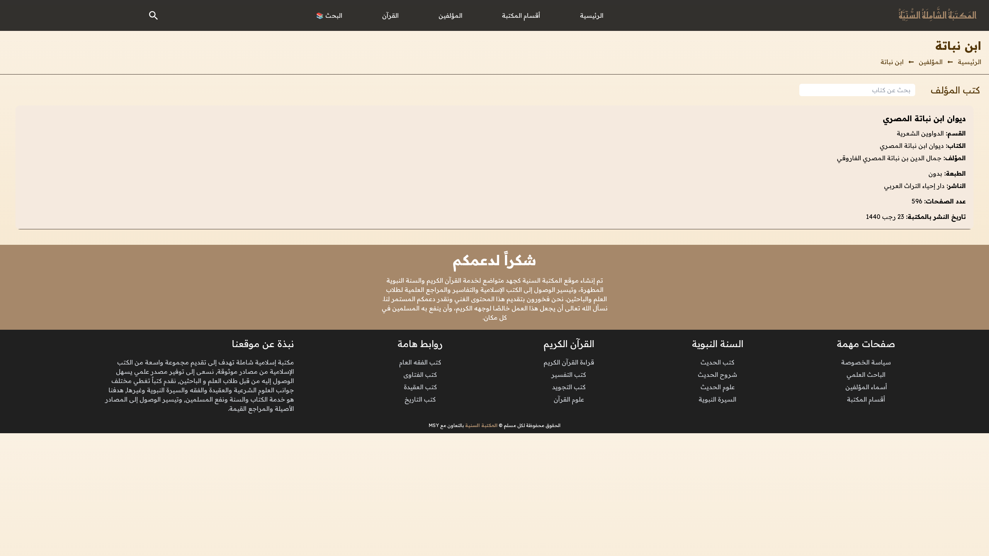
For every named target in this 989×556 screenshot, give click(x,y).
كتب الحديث (717, 362)
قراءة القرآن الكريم (569, 362)
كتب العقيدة (420, 387)
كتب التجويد (569, 387)
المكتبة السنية (481, 425)
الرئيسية (969, 62)
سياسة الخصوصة (866, 362)
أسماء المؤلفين (866, 387)
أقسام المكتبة (866, 399)
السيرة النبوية (717, 399)
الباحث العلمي (865, 374)
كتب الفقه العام (420, 362)
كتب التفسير (568, 374)
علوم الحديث (717, 387)
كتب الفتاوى (420, 374)
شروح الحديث (717, 374)
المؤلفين (931, 62)
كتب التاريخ (420, 399)
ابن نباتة (892, 62)
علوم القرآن (569, 399)
